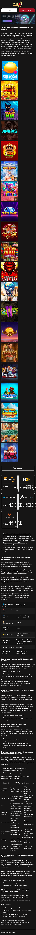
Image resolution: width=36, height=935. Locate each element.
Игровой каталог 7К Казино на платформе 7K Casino (19, 540)
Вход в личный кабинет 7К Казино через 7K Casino (18, 538)
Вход (9, 10)
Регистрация (26, 10)
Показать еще (18, 468)
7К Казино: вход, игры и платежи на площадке (17, 534)
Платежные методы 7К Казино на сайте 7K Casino (18, 547)
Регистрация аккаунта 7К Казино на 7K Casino (17, 536)
